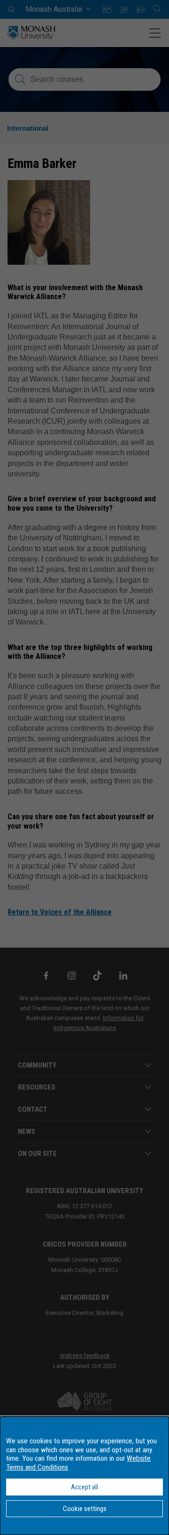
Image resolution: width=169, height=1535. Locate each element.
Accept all (84, 1487)
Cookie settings (85, 1508)
